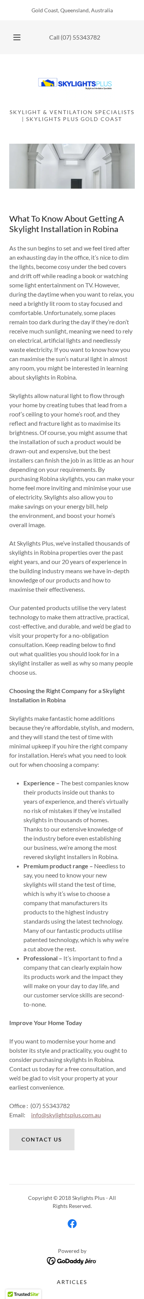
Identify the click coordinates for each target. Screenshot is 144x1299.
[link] (72, 84)
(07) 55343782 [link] (80, 37)
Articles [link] (72, 1282)
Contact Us (42, 1139)
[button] (17, 37)
